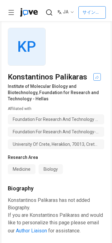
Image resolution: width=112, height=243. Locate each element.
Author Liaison (31, 231)
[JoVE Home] (29, 12)
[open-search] (49, 12)
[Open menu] (11, 12)
